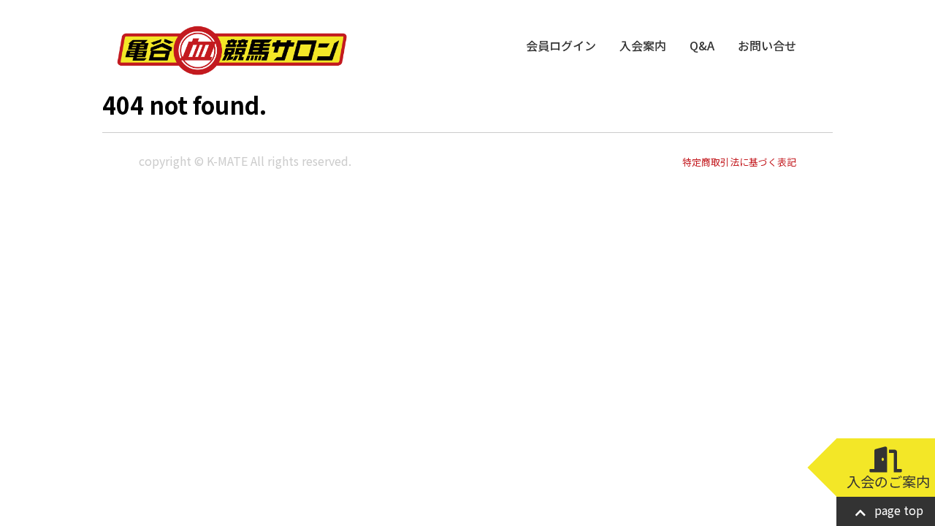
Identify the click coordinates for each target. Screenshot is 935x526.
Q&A (702, 45)
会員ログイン (561, 45)
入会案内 (642, 45)
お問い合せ (767, 45)
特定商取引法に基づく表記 (739, 162)
